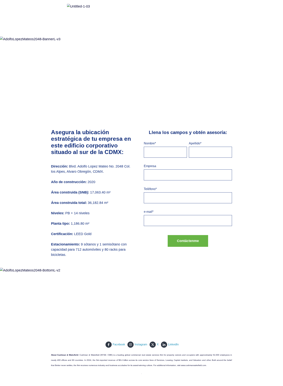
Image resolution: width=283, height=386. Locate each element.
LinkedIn (173, 344)
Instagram (141, 344)
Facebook (119, 344)
